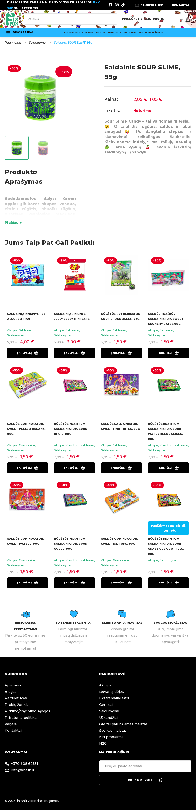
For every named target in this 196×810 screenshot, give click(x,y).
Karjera (11, 724)
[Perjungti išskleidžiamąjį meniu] (8, 32)
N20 (103, 743)
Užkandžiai (108, 717)
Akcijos (12, 330)
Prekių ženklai (154, 32)
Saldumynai (37, 42)
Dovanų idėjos (111, 692)
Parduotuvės (133, 32)
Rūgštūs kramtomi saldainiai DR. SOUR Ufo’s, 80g (70, 429)
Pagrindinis (72, 32)
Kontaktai (115, 32)
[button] (27, 353)
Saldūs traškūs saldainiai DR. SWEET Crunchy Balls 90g (166, 319)
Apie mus (88, 32)
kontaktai (180, 5)
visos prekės (23, 32)
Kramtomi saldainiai (80, 445)
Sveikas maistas (113, 730)
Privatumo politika (21, 717)
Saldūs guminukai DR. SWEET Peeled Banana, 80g (26, 429)
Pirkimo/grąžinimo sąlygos (27, 711)
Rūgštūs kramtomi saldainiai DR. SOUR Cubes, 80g (70, 543)
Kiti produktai (111, 737)
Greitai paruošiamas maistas (123, 724)
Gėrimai (106, 704)
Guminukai (27, 445)
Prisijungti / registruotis (143, 19)
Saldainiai (25, 330)
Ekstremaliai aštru (114, 698)
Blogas (101, 32)
